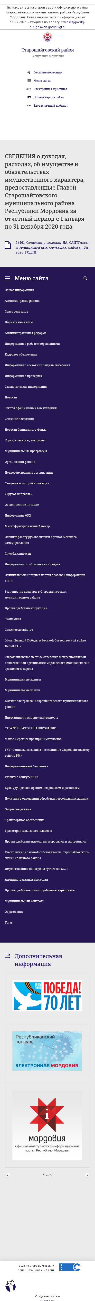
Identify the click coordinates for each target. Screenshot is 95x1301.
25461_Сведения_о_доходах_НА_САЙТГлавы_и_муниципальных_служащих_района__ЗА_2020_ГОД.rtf (53, 247)
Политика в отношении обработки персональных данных (46, 798)
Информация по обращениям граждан (32, 564)
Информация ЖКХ (18, 515)
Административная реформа (25, 333)
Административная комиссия (26, 879)
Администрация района (22, 301)
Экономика (13, 619)
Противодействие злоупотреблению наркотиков (40, 890)
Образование (14, 912)
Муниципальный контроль (24, 901)
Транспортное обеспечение (24, 820)
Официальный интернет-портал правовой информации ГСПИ (45, 578)
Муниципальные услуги (22, 690)
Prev (7, 1175)
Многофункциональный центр (27, 526)
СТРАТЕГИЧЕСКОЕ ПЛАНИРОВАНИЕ (30, 728)
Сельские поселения (48, 72)
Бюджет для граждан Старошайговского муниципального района (46, 704)
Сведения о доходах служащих (27, 483)
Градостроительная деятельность (28, 831)
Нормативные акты (19, 322)
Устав (9, 922)
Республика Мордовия (47, 56)
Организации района (20, 462)
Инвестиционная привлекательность (31, 717)
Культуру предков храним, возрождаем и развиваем (42, 788)
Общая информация (19, 290)
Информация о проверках (23, 376)
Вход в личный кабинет (51, 105)
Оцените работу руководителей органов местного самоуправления (41, 540)
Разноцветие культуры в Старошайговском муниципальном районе (35, 594)
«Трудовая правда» (18, 494)
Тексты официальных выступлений (31, 408)
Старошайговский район (47, 50)
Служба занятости (18, 553)
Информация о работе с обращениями (32, 344)
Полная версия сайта (49, 97)
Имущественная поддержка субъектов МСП (36, 869)
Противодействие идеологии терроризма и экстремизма (45, 841)
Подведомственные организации (29, 472)
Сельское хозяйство (19, 629)
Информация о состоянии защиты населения (37, 365)
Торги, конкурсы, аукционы (25, 440)
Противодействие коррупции (26, 608)
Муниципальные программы (26, 451)
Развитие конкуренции (21, 777)
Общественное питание (22, 505)
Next (87, 1175)
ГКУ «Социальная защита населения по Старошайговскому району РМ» (47, 752)
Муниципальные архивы (23, 679)
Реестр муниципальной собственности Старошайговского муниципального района (47, 855)
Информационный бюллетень (26, 766)
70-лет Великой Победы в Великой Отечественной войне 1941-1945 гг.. (45, 643)
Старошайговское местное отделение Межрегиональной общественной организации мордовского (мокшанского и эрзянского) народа (47, 663)
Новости (11, 397)
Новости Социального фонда (25, 429)
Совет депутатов (16, 311)
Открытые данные (18, 809)
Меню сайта (42, 80)
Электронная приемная (50, 89)
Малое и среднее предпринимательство (33, 739)
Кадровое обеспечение (21, 354)
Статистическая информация (26, 386)
